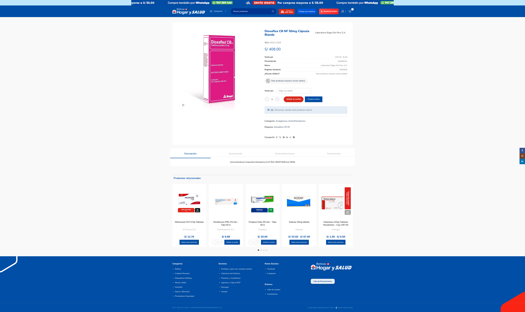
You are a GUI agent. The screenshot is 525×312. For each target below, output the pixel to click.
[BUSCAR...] (273, 11)
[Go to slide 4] (266, 250)
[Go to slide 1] (258, 250)
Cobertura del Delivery (230, 273)
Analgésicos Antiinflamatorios (290, 121)
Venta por (269, 90)
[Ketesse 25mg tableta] (299, 201)
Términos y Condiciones (230, 278)
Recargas (225, 287)
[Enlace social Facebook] (276, 137)
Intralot (224, 291)
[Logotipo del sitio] (188, 11)
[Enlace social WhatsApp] (290, 137)
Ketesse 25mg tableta (299, 222)
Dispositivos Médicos (183, 278)
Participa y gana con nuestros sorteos (236, 269)
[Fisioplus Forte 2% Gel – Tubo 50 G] (262, 201)
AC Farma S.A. (189, 229)
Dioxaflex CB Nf (282, 127)
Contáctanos (272, 294)
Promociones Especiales (184, 296)
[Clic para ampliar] (183, 105)
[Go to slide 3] (264, 250)
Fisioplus (262, 229)
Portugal (336, 229)
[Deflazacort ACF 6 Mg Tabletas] (189, 201)
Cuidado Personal (182, 273)
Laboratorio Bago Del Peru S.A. (330, 32)
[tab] (190, 152)
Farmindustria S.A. (225, 229)
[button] (232, 242)
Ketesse (299, 229)
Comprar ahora (314, 99)
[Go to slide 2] (261, 250)
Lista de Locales (273, 289)
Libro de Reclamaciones (322, 281)
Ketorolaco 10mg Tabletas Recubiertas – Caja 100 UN (335, 223)
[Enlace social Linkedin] (287, 137)
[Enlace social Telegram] (294, 137)
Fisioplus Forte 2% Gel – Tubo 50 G (262, 223)
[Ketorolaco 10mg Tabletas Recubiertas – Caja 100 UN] (336, 201)
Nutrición (179, 287)
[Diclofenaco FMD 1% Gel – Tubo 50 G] (226, 201)
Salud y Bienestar (182, 291)
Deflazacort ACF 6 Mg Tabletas (189, 222)
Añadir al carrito (293, 99)
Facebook (271, 269)
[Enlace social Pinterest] (283, 137)
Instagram (271, 273)
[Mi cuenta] (342, 11)
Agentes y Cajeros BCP (230, 282)
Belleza (178, 269)
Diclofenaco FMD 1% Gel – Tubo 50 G (225, 223)
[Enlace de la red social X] (280, 137)
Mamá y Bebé (180, 282)
